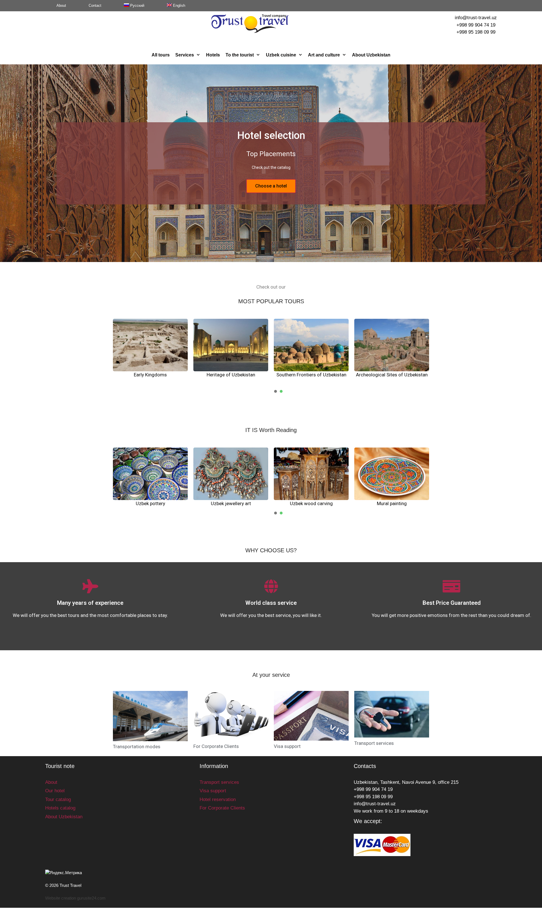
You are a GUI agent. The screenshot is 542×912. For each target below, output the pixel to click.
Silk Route (230, 375)
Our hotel (55, 790)
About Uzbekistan (371, 55)
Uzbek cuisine (281, 55)
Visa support (287, 746)
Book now (271, 186)
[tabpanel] (150, 352)
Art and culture (324, 55)
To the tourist (240, 55)
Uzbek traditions (150, 503)
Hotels (213, 55)
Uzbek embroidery (311, 503)
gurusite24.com (91, 898)
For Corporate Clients (216, 746)
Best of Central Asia (392, 375)
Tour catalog (58, 799)
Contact (95, 5)
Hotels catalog (60, 808)
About (61, 5)
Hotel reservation (218, 799)
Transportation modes (136, 746)
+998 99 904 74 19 (475, 25)
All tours (161, 55)
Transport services (374, 743)
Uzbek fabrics (391, 503)
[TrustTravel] (250, 23)
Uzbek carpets (231, 503)
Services (184, 55)
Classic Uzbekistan (311, 375)
